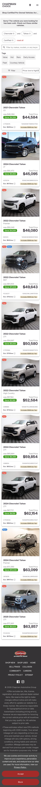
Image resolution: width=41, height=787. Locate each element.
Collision (27, 667)
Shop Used (22, 663)
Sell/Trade (14, 667)
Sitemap (29, 675)
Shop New (10, 663)
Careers (27, 671)
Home (33, 663)
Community (15, 671)
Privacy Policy (15, 675)
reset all (20, 40)
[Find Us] (30, 5)
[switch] (37, 5)
